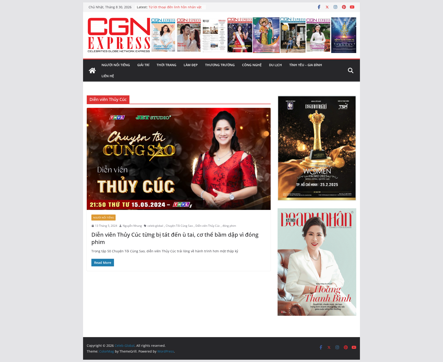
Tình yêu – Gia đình (305, 65)
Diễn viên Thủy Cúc (207, 226)
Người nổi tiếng (116, 65)
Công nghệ (252, 65)
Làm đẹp (191, 65)
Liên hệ (108, 76)
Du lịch (275, 65)
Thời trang (166, 65)
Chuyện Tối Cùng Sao (179, 226)
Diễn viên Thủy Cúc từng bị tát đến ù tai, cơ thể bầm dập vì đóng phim (174, 238)
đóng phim (229, 226)
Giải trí (143, 65)
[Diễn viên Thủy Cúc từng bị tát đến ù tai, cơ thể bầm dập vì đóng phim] (179, 159)
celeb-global (155, 226)
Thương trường (220, 65)
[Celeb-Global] (92, 70)
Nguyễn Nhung (132, 226)
